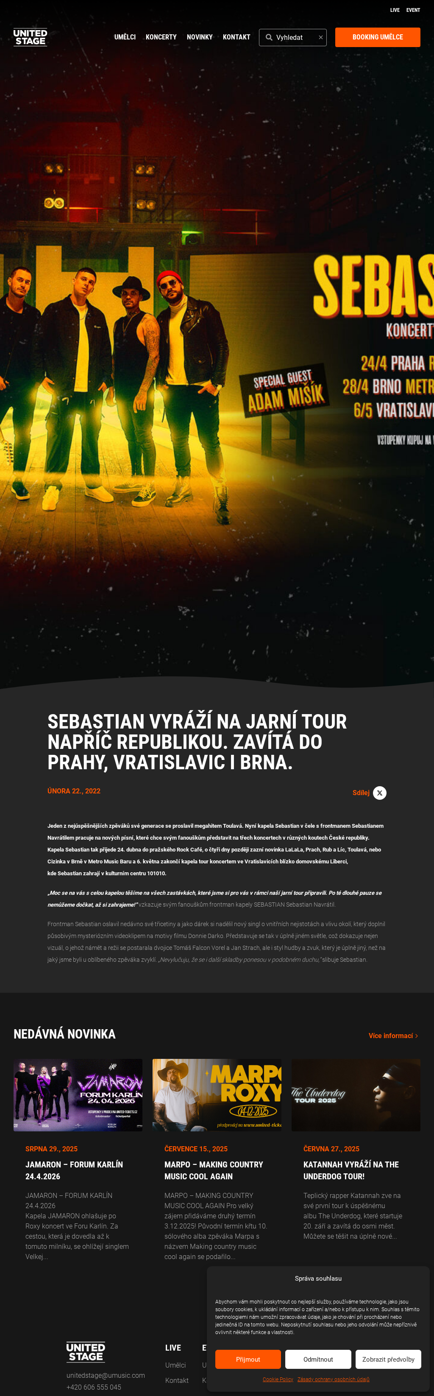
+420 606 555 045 (94, 1387)
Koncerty (161, 37)
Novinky (200, 37)
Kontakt (236, 37)
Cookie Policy (278, 1379)
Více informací (391, 1036)
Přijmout (248, 1359)
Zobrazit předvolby (388, 1359)
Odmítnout (318, 1359)
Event (413, 10)
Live (395, 10)
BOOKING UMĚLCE (378, 37)
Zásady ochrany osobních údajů (334, 1379)
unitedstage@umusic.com (106, 1375)
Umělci (125, 37)
